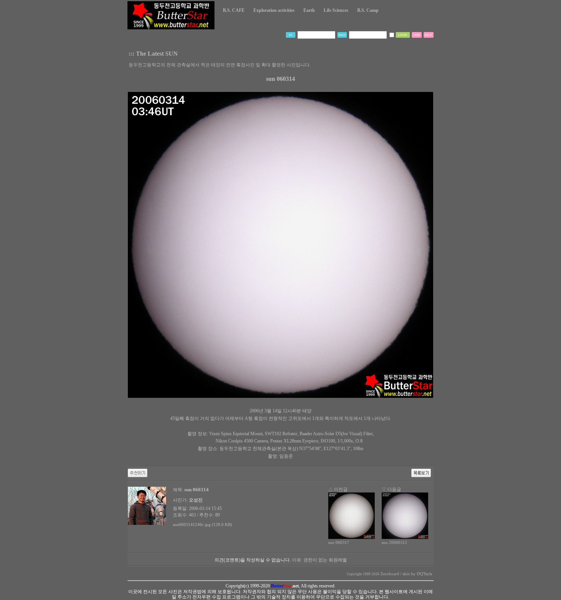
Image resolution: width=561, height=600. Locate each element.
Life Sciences (336, 10)
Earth (309, 10)
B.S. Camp (368, 10)
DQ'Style (424, 574)
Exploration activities (274, 10)
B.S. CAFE (234, 10)
